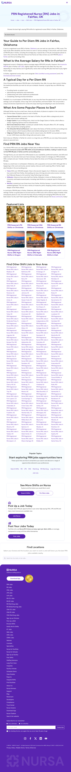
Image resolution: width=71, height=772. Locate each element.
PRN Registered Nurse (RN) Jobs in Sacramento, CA (57, 297)
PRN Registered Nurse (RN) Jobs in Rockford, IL (27, 368)
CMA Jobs (10, 635)
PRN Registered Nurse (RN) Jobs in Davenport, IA (42, 333)
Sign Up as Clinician (13, 618)
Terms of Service (30, 748)
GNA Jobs (10, 632)
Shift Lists (29, 20)
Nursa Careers (11, 708)
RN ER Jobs (10, 601)
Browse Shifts (11, 624)
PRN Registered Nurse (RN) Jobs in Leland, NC (12, 347)
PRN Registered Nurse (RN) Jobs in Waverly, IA (57, 417)
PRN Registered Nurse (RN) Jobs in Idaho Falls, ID (12, 283)
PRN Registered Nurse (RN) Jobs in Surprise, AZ (57, 368)
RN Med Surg (44, 469)
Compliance (10, 702)
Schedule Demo (12, 671)
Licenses (9, 643)
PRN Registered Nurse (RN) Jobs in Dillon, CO (27, 326)
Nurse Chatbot (11, 713)
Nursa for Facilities (12, 649)
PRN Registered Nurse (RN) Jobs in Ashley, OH (42, 403)
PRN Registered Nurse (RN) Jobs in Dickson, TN (57, 403)
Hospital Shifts (11, 680)
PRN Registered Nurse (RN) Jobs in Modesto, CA (27, 304)
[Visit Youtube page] (45, 738)
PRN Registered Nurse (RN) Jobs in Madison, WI (12, 269)
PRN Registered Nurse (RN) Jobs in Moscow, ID (42, 283)
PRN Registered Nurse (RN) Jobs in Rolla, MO (57, 382)
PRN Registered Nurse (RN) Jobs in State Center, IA (27, 431)
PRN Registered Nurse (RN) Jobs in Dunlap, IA (27, 333)
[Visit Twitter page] (35, 738)
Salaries (9, 640)
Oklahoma (33, 48)
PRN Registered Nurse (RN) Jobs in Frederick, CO (42, 361)
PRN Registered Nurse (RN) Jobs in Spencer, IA (27, 424)
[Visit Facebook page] (30, 738)
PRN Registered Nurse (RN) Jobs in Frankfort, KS (12, 410)
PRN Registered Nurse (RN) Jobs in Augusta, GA (12, 333)
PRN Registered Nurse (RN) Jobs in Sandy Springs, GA (27, 347)
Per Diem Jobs (44, 493)
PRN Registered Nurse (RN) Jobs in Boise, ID (57, 290)
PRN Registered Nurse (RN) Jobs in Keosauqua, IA (42, 347)
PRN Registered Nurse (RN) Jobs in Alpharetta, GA (27, 340)
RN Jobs (9, 587)
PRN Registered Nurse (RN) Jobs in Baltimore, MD (27, 269)
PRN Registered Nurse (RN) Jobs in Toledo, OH (12, 431)
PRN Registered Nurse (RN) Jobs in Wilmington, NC (42, 410)
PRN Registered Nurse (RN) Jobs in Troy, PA (12, 389)
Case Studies (11, 674)
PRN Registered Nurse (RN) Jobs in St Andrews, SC (42, 431)
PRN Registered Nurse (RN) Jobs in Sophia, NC (57, 431)
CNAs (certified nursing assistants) (46, 74)
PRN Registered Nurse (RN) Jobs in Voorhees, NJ (42, 290)
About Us (9, 686)
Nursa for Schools (12, 652)
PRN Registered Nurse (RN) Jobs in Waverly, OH (12, 424)
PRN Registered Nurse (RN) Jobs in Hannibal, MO (57, 318)
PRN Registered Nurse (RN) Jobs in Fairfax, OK (47, 20)
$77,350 (21, 66)
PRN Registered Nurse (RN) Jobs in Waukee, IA (42, 424)
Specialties (10, 646)
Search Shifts (15, 469)
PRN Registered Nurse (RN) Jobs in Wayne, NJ (42, 417)
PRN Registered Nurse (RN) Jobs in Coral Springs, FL (27, 396)
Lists (22, 20)
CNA (29, 469)
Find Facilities (11, 682)
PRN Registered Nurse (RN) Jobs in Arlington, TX (57, 269)
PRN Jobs (10, 584)
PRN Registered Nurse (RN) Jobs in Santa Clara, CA (57, 438)
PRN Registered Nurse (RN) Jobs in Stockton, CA (57, 424)
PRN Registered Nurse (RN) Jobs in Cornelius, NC (57, 347)
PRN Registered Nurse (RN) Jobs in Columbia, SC (57, 304)
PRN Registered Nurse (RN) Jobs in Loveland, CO (57, 311)
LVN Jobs (9, 596)
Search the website (13, 716)
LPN (25, 469)
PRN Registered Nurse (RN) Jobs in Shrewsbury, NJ (42, 375)
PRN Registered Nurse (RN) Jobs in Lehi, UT (12, 304)
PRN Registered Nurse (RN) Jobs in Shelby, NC (42, 438)
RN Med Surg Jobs (12, 604)
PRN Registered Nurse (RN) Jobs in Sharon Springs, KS (27, 438)
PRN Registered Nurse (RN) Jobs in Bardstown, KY (57, 396)
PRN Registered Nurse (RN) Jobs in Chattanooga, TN (42, 396)
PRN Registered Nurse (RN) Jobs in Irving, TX (12, 276)
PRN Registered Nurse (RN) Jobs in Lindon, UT (27, 318)
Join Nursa (16, 516)
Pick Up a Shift (11, 621)
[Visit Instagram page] (25, 738)
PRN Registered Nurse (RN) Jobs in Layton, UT (57, 283)
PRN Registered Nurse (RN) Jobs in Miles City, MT (27, 354)
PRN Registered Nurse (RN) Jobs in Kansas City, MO (12, 340)
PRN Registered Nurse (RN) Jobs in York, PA (12, 417)
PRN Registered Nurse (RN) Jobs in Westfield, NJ (42, 311)
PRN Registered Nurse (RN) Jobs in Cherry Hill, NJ (12, 382)
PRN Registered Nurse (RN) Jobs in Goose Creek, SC (27, 297)
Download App (15, 578)
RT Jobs (9, 629)
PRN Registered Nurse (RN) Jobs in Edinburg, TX (27, 382)
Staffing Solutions (12, 660)
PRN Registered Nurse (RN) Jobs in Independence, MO (42, 318)
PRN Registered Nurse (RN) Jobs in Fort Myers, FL (42, 304)
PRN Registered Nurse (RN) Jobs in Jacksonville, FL (27, 283)
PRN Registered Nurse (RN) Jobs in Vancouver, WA (42, 276)
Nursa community (57, 197)
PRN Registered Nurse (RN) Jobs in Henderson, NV (12, 375)
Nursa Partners (11, 688)
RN (22, 469)
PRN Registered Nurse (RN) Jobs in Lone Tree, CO (27, 375)
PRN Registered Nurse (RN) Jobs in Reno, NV (27, 276)
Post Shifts (10, 657)
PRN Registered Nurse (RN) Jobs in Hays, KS (42, 354)
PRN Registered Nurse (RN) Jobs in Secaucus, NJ (57, 354)
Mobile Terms (20, 748)
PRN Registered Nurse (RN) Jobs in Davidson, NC (27, 361)
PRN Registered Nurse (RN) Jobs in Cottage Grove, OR (42, 326)
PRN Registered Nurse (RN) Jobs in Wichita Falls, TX (27, 410)
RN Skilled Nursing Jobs (14, 607)
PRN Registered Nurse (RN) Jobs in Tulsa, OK (12, 311)
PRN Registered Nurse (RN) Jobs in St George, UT (42, 269)
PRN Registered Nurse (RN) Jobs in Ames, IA (12, 297)
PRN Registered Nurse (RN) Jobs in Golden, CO (57, 326)
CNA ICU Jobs (11, 609)
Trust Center (10, 705)
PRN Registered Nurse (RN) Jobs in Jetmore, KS (27, 290)
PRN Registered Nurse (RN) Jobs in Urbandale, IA (12, 403)
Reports (9, 677)
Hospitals (10, 666)
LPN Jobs (9, 593)
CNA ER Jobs (11, 612)
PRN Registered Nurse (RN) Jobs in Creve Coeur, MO (27, 403)
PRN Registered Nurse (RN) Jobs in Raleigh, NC (42, 368)
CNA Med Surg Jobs (13, 615)
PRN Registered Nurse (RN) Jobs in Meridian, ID (57, 276)
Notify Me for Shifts (13, 626)
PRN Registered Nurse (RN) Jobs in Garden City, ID (12, 354)
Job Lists (35, 473)
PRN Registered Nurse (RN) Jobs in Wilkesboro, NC (57, 410)
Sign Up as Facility (12, 655)
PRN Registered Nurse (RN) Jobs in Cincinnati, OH (27, 311)
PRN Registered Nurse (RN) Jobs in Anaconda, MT (57, 361)
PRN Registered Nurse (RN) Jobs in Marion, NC (27, 389)
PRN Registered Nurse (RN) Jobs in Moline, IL (12, 368)
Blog (8, 694)
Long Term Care (55, 469)
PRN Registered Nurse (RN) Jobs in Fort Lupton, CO (12, 396)
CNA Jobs (10, 590)
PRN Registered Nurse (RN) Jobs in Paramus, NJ (12, 290)
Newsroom (10, 697)
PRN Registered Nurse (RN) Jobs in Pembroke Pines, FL (13, 318)
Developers (10, 699)
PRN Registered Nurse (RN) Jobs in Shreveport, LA (12, 438)
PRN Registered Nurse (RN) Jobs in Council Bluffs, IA (57, 375)
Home (12, 20)
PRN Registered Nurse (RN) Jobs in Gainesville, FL (57, 389)
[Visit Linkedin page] (40, 738)
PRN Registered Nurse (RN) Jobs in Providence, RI (12, 326)
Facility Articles (11, 668)
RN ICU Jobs (10, 598)
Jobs (17, 20)
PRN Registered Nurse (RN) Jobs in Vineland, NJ (42, 382)
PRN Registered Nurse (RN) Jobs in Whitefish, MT (57, 340)
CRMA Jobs (10, 638)
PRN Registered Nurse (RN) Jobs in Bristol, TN (12, 361)
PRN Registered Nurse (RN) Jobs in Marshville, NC (57, 333)
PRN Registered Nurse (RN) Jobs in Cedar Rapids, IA (42, 297)
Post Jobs (16, 536)
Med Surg (36, 469)
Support (9, 691)
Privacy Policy (11, 748)
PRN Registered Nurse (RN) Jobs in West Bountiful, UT (42, 389)
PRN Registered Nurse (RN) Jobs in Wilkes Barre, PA (27, 417)
